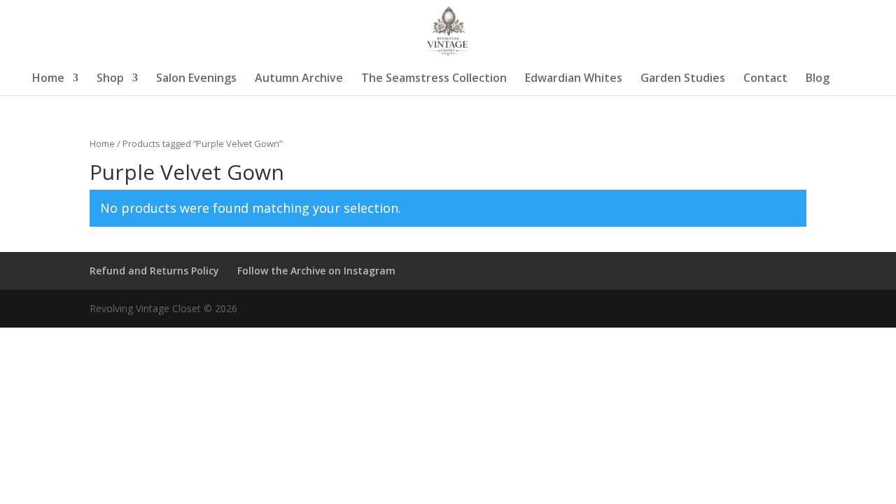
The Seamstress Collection (434, 79)
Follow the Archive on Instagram (316, 270)
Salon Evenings (196, 79)
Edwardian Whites (573, 79)
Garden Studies (682, 79)
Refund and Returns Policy (154, 270)
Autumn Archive (299, 79)
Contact (765, 79)
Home (48, 79)
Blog (818, 79)
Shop (110, 79)
